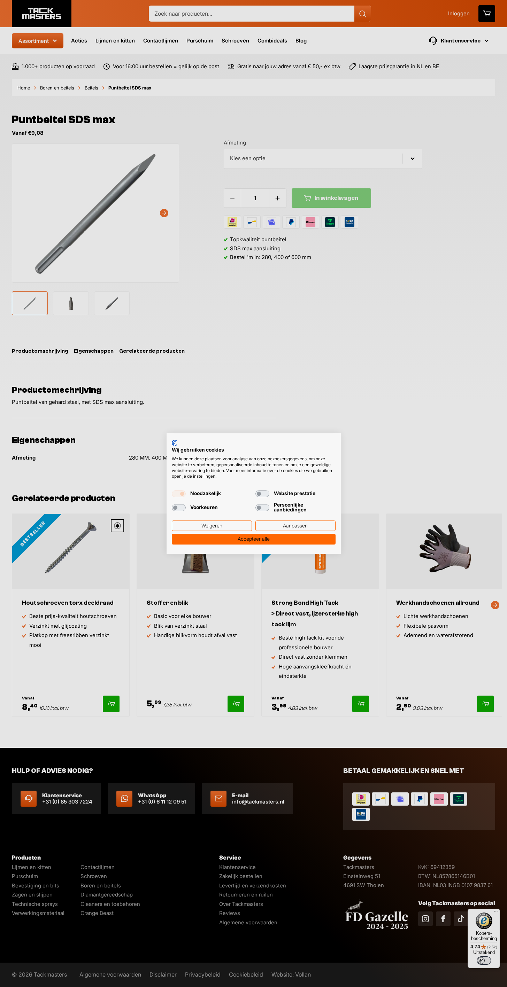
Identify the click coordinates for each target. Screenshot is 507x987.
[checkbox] (179, 493)
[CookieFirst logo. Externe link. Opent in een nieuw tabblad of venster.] (174, 443)
